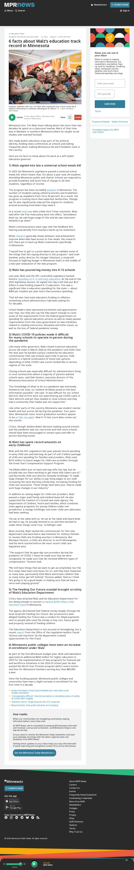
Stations (73, 825)
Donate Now (119, 4)
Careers (73, 784)
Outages (73, 808)
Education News (17, 34)
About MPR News (77, 781)
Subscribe (109, 104)
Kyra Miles (34, 36)
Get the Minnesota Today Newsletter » (35, 752)
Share (78, 117)
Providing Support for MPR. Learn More (105, 130)
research (21, 236)
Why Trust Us (75, 831)
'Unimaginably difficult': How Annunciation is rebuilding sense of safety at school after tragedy (45, 697)
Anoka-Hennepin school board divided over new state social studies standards (40, 691)
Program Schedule (101, 122)
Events (72, 791)
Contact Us (74, 788)
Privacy (72, 815)
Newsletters (75, 804)
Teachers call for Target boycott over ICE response (35, 701)
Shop (71, 818)
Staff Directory (76, 821)
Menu (10, 11)
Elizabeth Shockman (17, 36)
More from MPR (77, 801)
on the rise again (24, 417)
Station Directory (120, 122)
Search (21, 11)
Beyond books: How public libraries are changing (34, 705)
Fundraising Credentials (80, 798)
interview (27, 211)
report (21, 632)
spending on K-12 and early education (39, 279)
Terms (98, 111)
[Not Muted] (4, 864)
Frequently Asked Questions (83, 794)
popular (51, 189)
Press (72, 811)
